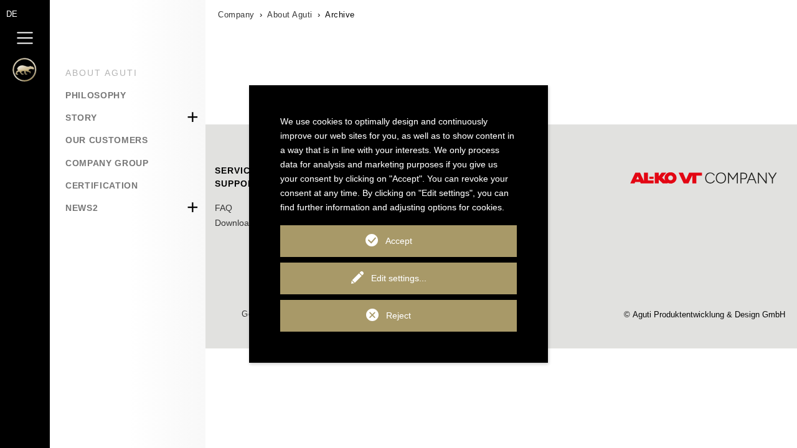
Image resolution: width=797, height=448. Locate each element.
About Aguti (290, 14)
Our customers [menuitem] (106, 140)
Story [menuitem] (81, 118)
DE (11, 14)
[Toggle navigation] (25, 38)
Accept (398, 241)
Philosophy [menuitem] (95, 95)
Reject (398, 315)
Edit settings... (399, 278)
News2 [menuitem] (81, 208)
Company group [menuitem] (107, 163)
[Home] (18, 73)
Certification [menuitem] (101, 185)
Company (236, 14)
